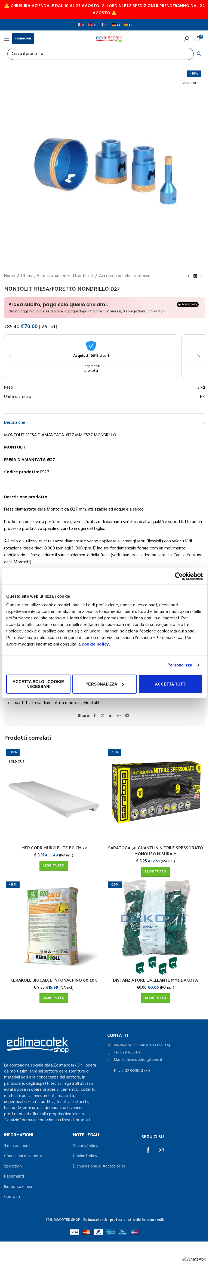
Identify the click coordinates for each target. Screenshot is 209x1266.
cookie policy (95, 643)
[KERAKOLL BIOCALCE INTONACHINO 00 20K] (53, 927)
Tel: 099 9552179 (127, 1052)
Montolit (91, 702)
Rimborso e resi (18, 1187)
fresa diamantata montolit (56, 702)
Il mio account (17, 1146)
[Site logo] (109, 38)
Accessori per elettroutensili (124, 276)
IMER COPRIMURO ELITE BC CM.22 (53, 848)
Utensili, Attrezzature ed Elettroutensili (57, 276)
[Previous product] (188, 276)
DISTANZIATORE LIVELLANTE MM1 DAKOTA (155, 980)
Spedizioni (13, 1166)
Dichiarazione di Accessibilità (99, 1166)
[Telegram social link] (127, 715)
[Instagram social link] (161, 1150)
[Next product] (201, 276)
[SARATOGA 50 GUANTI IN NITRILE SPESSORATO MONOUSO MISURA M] (155, 794)
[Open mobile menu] (6, 38)
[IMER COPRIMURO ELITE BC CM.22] (53, 794)
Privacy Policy (85, 1146)
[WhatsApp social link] (119, 715)
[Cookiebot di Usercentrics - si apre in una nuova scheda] (179, 576)
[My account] (187, 38)
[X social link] (103, 715)
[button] (198, 357)
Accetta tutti (170, 683)
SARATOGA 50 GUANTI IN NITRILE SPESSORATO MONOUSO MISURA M (155, 851)
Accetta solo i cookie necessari (38, 684)
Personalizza (179, 665)
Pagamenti (14, 1176)
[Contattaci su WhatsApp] (194, 1259)
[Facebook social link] (94, 715)
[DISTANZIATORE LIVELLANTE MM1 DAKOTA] (155, 927)
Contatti (12, 1197)
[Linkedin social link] (111, 715)
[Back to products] (195, 276)
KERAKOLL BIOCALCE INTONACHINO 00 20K (53, 980)
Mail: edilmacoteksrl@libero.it (138, 1060)
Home (9, 276)
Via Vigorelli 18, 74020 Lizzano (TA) (142, 1045)
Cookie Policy (85, 1156)
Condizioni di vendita (23, 1156)
